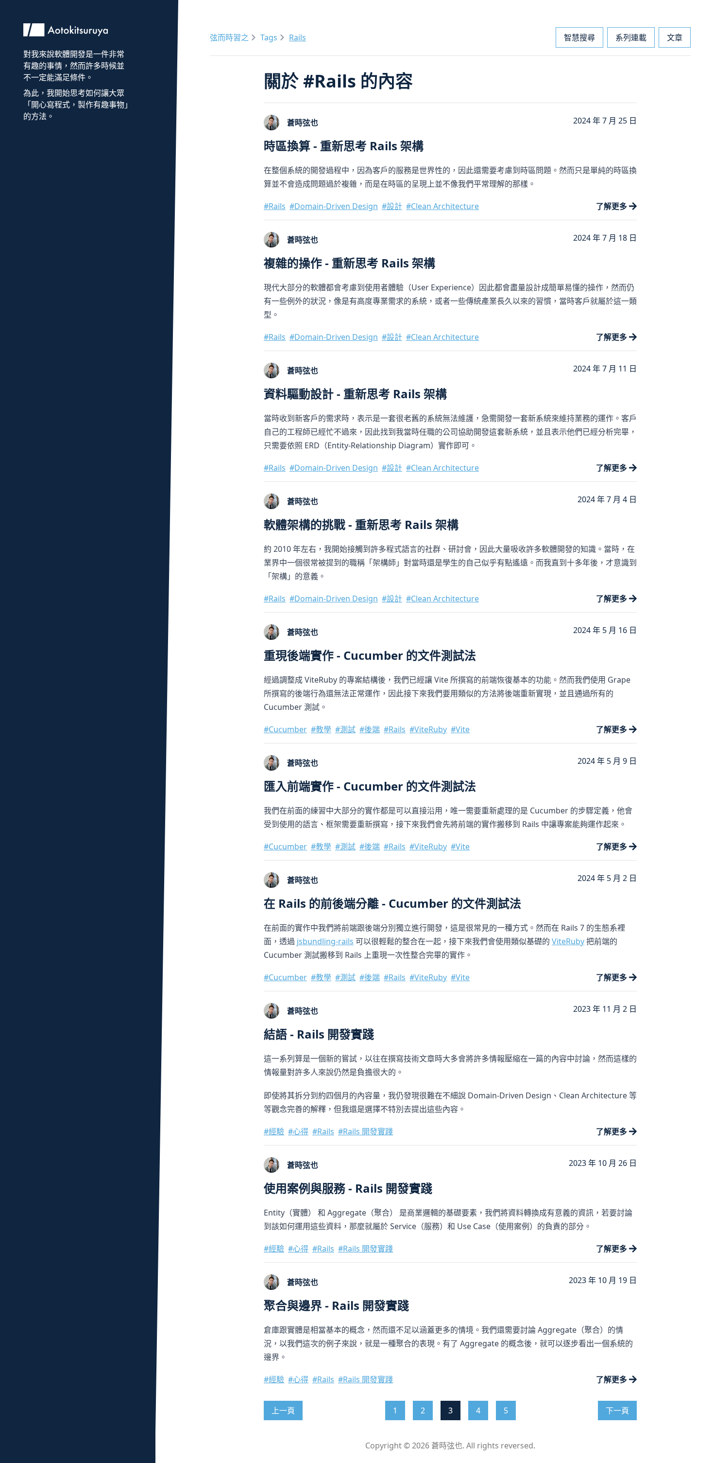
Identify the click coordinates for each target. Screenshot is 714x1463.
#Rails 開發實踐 (365, 1131)
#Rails (275, 206)
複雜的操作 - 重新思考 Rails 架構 (349, 263)
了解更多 (611, 206)
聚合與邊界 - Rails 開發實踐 (336, 1305)
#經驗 (274, 1131)
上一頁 (283, 1410)
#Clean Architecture (442, 206)
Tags (268, 37)
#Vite (460, 729)
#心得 (298, 1131)
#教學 (321, 729)
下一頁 (617, 1410)
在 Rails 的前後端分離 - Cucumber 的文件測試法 (392, 903)
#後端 (369, 729)
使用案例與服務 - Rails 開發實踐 (348, 1188)
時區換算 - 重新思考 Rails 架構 (344, 146)
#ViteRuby (428, 729)
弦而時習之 (229, 37)
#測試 (345, 729)
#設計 (392, 206)
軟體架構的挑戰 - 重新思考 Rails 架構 (361, 524)
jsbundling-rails (325, 941)
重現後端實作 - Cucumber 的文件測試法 (370, 655)
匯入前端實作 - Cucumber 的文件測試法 (370, 786)
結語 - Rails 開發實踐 (319, 1034)
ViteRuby (568, 941)
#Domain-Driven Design (333, 206)
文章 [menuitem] (674, 37)
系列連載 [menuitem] (630, 37)
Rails (297, 37)
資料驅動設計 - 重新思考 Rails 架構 (355, 394)
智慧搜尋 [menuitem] (579, 37)
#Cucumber (285, 729)
